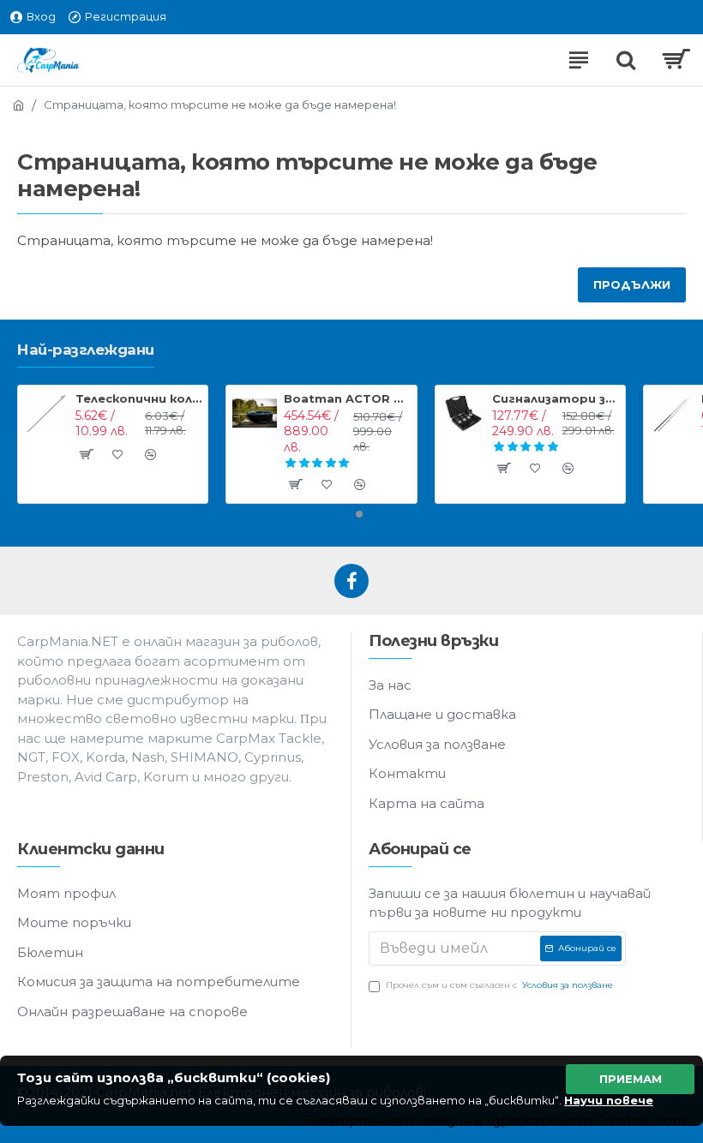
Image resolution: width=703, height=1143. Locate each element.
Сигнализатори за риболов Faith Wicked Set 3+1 (555, 398)
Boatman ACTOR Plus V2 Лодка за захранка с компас (347, 398)
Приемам (630, 1079)
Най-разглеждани (85, 349)
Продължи (631, 284)
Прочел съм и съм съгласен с (499, 984)
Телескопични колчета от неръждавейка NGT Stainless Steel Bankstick (138, 398)
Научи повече (608, 1100)
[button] (343, 514)
